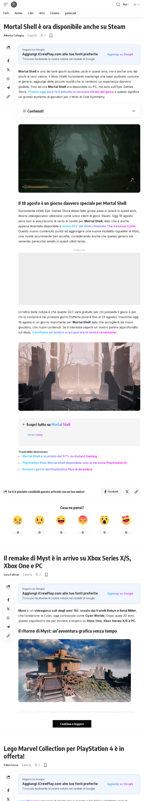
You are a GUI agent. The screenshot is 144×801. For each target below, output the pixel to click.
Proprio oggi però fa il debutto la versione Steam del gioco (71, 92)
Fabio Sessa (11, 765)
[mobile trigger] (7, 4)
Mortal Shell (60, 424)
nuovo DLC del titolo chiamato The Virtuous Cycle (98, 226)
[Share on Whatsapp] (8, 78)
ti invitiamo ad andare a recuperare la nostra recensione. (74, 332)
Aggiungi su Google (120, 54)
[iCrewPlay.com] (14, 4)
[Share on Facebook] (8, 60)
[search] (118, 4)
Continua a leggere (72, 723)
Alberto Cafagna (14, 35)
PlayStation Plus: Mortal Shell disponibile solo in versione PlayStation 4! (74, 463)
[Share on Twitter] (8, 69)
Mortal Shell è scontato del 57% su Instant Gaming (59, 456)
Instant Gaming (35, 434)
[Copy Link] (8, 96)
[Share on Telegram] (8, 87)
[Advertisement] (79, 279)
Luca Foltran (11, 574)
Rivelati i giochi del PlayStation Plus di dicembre (57, 469)
